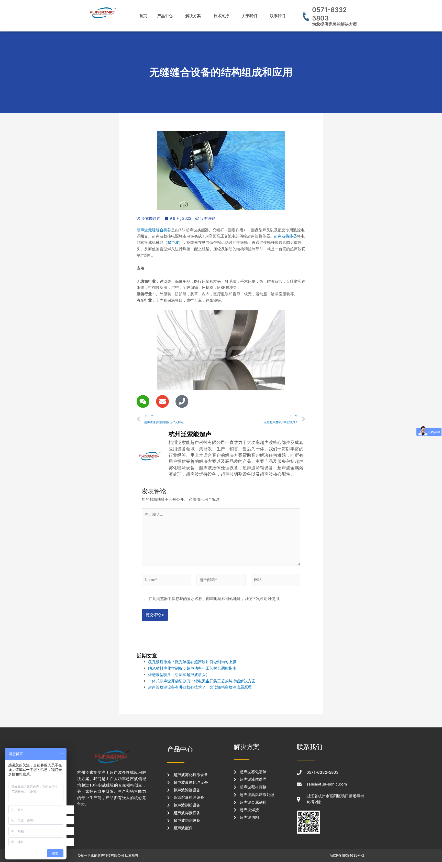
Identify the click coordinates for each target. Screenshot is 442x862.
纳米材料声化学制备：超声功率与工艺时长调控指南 (192, 668)
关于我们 (249, 15)
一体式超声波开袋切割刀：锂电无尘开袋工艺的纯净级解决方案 (202, 681)
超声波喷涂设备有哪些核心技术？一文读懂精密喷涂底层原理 (200, 687)
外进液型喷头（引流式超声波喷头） (178, 674)
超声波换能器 (285, 236)
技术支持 (221, 15)
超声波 (173, 242)
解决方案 (193, 15)
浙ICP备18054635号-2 (347, 855)
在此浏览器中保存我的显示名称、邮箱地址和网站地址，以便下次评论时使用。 (216, 598)
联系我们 (277, 15)
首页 (143, 15)
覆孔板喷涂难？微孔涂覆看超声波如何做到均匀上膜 (192, 661)
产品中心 (165, 15)
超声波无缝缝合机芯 (154, 229)
